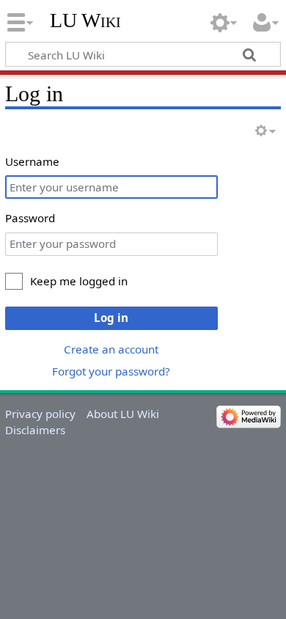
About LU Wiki (123, 413)
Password (30, 217)
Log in (111, 317)
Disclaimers (35, 429)
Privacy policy (40, 413)
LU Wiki (85, 20)
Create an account (111, 349)
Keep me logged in (79, 281)
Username (32, 161)
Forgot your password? (111, 371)
